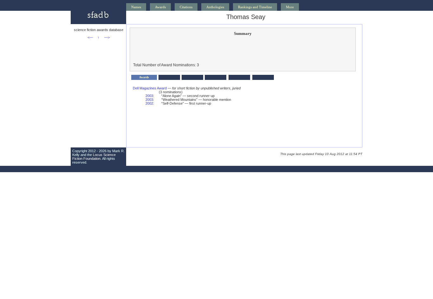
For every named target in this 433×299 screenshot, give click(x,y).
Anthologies (215, 7)
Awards (160, 7)
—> (107, 37)
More (290, 7)
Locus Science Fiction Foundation (94, 156)
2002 (149, 103)
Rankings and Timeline (255, 7)
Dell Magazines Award (150, 88)
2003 (149, 96)
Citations (186, 7)
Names (136, 7)
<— (90, 37)
